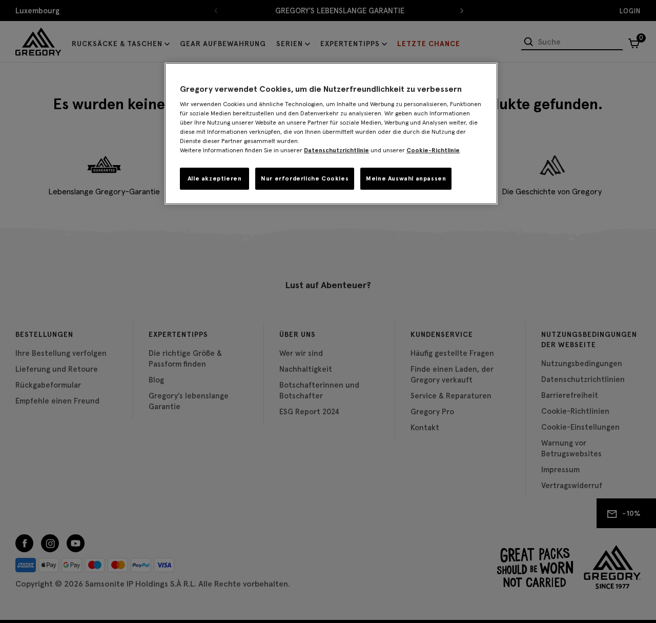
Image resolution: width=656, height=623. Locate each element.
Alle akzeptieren (215, 178)
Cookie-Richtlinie (433, 150)
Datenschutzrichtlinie (336, 150)
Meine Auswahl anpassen (406, 178)
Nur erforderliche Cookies (304, 178)
